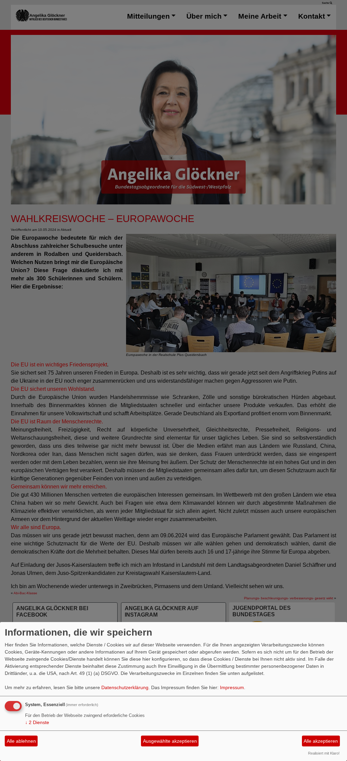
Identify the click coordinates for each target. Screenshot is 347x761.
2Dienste (37, 722)
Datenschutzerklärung (124, 687)
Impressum (232, 687)
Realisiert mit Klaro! (324, 753)
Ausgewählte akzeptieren (170, 741)
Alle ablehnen (21, 741)
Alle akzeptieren (321, 741)
